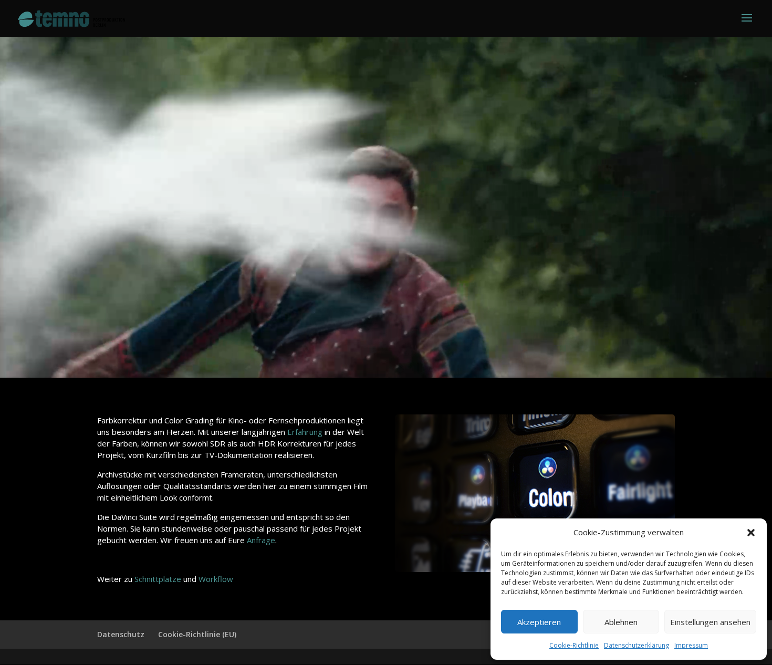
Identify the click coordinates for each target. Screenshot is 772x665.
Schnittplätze (157, 579)
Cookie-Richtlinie (574, 645)
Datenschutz (120, 634)
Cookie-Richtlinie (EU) (197, 634)
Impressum (691, 645)
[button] (751, 532)
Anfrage (261, 540)
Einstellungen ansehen (710, 622)
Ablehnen (621, 622)
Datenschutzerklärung (636, 645)
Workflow (216, 579)
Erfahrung (305, 432)
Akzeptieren (539, 622)
